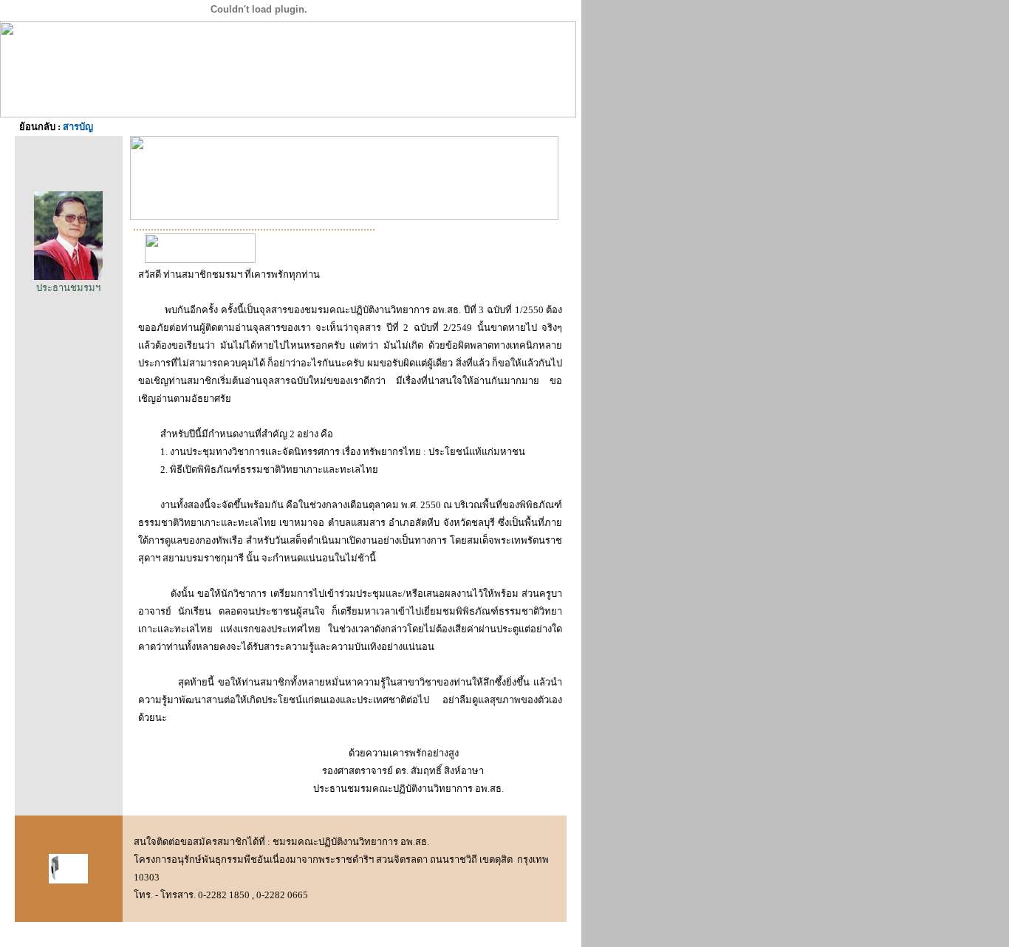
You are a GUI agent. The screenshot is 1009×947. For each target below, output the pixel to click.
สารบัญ (78, 126)
